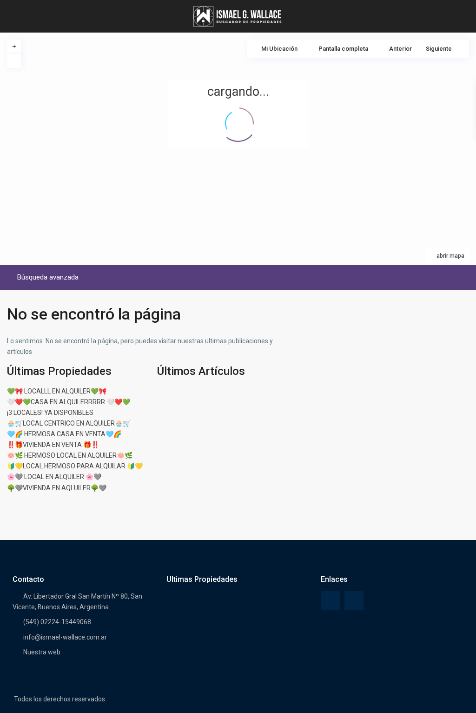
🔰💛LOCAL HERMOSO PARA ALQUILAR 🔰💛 (75, 466)
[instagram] (354, 600)
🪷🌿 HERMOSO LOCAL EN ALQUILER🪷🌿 (69, 455)
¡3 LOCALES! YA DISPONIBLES (50, 412)
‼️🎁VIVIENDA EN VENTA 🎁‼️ (53, 444)
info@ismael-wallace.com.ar (65, 637)
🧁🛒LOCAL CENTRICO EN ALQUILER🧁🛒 (69, 423)
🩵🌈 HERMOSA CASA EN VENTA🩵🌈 (64, 434)
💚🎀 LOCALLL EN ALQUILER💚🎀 (56, 391)
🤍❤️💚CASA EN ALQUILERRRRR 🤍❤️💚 (68, 402)
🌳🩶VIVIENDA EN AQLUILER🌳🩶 (56, 488)
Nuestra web (41, 652)
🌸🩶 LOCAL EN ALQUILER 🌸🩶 (54, 476)
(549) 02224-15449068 (57, 622)
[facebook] (330, 600)
